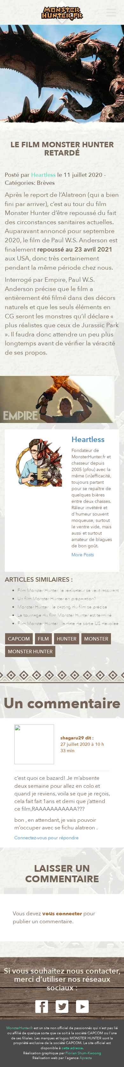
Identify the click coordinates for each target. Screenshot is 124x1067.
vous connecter (62, 913)
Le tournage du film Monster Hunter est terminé (64, 615)
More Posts (83, 555)
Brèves (46, 183)
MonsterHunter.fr (19, 1028)
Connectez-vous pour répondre (46, 838)
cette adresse (72, 1048)
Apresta (85, 1058)
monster (96, 639)
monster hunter (30, 651)
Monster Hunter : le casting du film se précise (62, 607)
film (43, 639)
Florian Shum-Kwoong (83, 1053)
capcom (19, 639)
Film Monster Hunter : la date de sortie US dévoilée (68, 623)
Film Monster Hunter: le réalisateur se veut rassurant (68, 590)
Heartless (88, 439)
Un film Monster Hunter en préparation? (56, 599)
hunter (66, 639)
